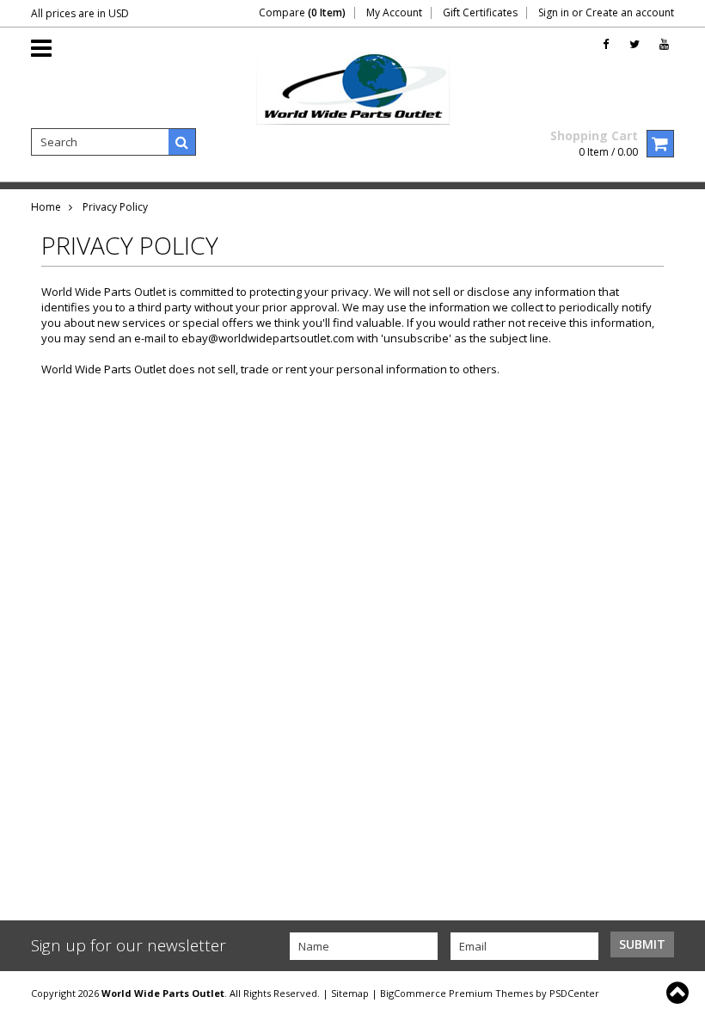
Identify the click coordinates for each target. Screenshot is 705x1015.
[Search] (182, 142)
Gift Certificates (480, 13)
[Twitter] (634, 44)
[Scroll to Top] (679, 993)
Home (46, 207)
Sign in (553, 13)
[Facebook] (606, 44)
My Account (394, 13)
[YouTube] (664, 44)
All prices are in (80, 13)
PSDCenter (574, 993)
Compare (302, 13)
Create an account (629, 13)
